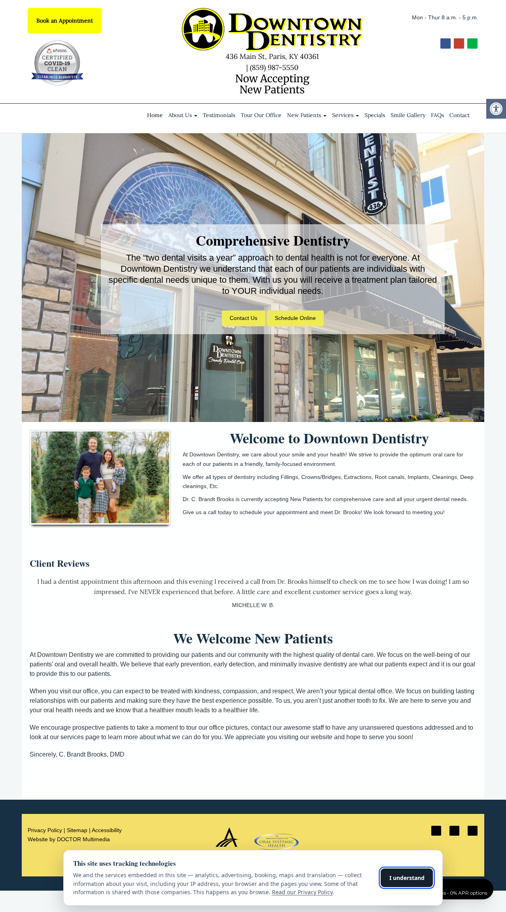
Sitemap (77, 830)
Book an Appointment (64, 20)
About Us (180, 115)
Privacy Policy (45, 830)
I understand (407, 878)
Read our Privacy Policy (302, 892)
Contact (459, 115)
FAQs (437, 115)
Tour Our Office (261, 115)
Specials (374, 115)
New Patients (305, 115)
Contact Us (243, 318)
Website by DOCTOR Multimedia (69, 839)
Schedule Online (295, 318)
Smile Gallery (408, 115)
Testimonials (219, 115)
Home (155, 115)
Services (343, 115)
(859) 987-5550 (274, 67)
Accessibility (107, 830)
